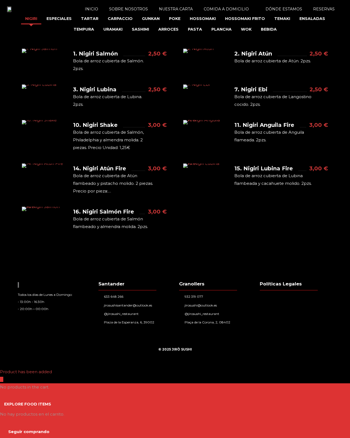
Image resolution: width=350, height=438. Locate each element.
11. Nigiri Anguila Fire (264, 125)
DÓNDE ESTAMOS (284, 9)
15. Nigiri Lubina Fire (263, 168)
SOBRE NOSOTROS (128, 9)
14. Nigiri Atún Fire (99, 168)
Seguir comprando (28, 431)
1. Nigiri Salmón (95, 53)
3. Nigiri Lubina (94, 89)
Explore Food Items (27, 404)
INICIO (91, 9)
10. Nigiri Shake (95, 125)
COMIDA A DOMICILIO (226, 9)
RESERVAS (324, 9)
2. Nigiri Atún (253, 53)
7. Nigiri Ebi (250, 89)
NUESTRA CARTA (176, 9)
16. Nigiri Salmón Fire (103, 211)
